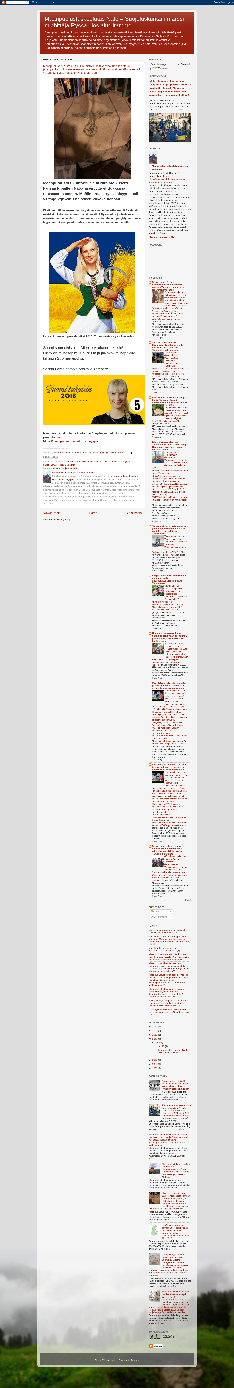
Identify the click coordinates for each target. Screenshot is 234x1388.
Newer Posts (51, 513)
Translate (163, 68)
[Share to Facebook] (53, 457)
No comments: (118, 453)
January (159, 1042)
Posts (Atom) (63, 519)
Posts (156, 911)
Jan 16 (161, 1046)
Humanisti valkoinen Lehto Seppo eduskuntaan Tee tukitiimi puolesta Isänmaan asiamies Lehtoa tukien (170, 637)
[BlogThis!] (47, 457)
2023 (155, 1026)
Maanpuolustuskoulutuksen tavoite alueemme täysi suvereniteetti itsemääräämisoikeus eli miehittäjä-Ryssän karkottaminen (166, 993)
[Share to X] (50, 457)
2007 (155, 1064)
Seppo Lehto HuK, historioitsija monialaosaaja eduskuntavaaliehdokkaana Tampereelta (169, 580)
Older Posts (134, 513)
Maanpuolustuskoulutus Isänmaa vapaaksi (170, 167)
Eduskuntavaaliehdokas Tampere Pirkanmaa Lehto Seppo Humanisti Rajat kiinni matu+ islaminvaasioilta (170, 446)
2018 (155, 1039)
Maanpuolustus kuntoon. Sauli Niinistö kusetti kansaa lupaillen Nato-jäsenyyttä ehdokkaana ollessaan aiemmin (169, 957)
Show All (188, 900)
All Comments (160, 917)
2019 (155, 1035)
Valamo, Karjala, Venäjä (65, 468)
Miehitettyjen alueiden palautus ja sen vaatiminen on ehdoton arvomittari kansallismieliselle (169, 685)
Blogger (135, 1360)
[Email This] (44, 457)
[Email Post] (130, 453)
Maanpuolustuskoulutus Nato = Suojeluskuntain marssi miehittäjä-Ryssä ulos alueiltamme (114, 22)
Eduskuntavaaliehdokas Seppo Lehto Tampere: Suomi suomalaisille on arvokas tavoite (169, 400)
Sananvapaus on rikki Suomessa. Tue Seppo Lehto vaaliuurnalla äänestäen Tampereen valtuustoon (167, 346)
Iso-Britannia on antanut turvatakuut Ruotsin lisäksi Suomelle (167, 931)
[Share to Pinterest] (56, 457)
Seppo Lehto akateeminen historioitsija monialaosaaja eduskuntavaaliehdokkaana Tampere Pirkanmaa (167, 850)
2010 (155, 1060)
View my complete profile (161, 237)
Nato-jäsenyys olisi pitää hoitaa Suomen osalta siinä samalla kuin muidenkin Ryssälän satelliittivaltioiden (169, 1003)
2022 (155, 1031)
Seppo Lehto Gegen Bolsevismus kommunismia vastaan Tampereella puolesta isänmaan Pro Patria (168, 286)
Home (93, 513)
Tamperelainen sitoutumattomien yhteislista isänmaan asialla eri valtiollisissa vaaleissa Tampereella (170, 530)
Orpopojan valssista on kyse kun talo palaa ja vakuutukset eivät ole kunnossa (169, 1010)
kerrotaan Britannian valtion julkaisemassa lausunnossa (163, 949)
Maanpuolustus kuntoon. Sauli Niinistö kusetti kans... (172, 1051)
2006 (155, 1068)
